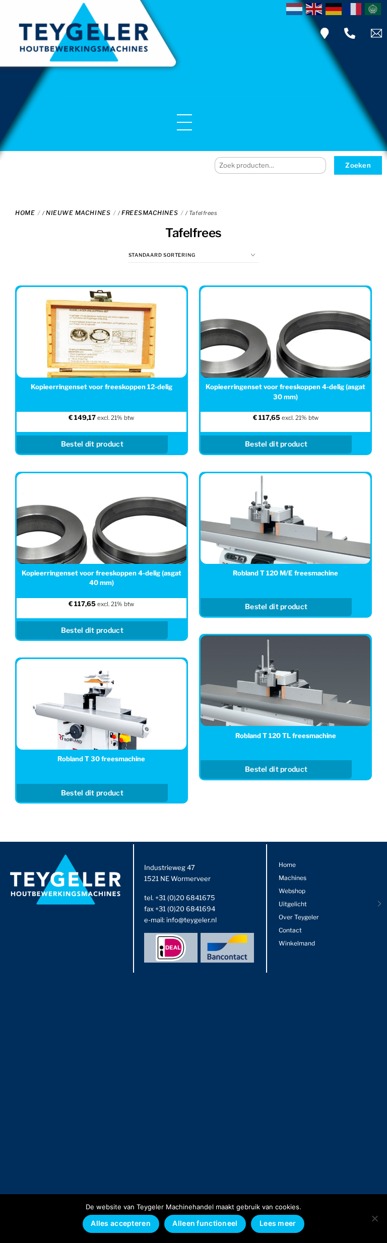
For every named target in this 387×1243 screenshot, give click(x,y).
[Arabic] (374, 8)
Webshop (292, 891)
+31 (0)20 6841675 (185, 898)
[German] (335, 8)
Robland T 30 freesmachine (101, 759)
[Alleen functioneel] (374, 1218)
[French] (355, 8)
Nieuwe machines (78, 212)
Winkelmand (297, 943)
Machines (292, 878)
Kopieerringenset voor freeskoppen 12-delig (101, 387)
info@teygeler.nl (191, 920)
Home (25, 212)
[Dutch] (296, 8)
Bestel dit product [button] (92, 444)
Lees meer (278, 1223)
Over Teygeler (299, 917)
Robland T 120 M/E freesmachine (285, 573)
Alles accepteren (120, 1223)
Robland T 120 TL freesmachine (285, 736)
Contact (290, 930)
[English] (316, 8)
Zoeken (358, 165)
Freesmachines (149, 212)
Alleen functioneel (204, 1223)
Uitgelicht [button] (293, 904)
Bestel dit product (276, 606)
